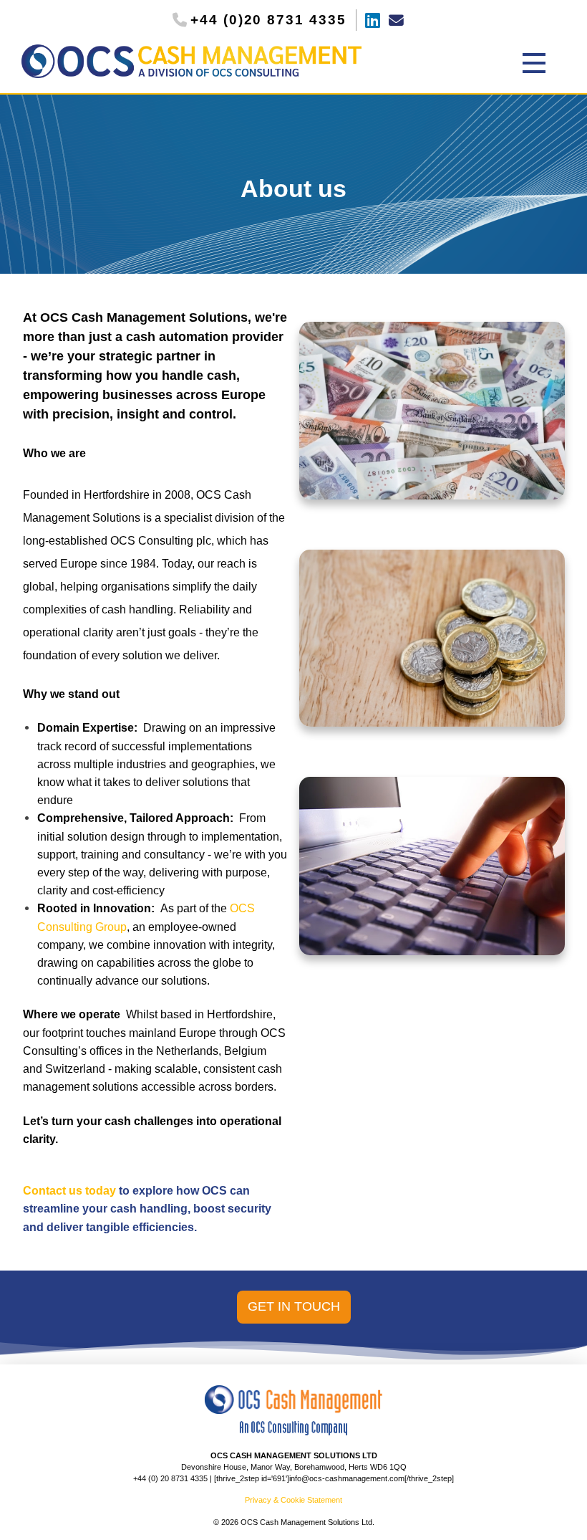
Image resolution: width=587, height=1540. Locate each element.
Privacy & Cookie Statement (293, 1500)
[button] (534, 63)
